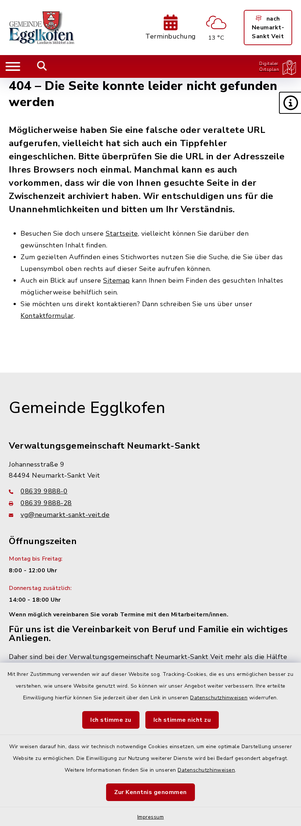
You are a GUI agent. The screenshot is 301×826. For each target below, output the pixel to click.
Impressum (150, 817)
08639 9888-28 (46, 503)
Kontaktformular (47, 315)
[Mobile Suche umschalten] (42, 66)
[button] (290, 103)
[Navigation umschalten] (13, 66)
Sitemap (116, 280)
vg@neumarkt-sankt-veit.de (65, 514)
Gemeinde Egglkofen (87, 408)
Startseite (122, 233)
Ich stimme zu (110, 720)
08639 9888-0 (44, 491)
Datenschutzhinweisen (218, 697)
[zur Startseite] (42, 27)
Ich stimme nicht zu (182, 720)
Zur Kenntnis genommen (150, 792)
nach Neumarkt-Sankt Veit (268, 27)
